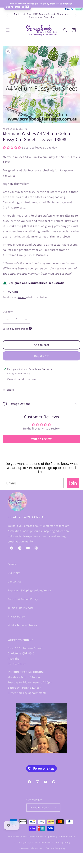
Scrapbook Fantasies (26, 836)
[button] (7, 30)
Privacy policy (23, 842)
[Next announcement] (76, 15)
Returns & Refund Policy (23, 599)
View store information (21, 379)
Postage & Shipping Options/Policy (29, 590)
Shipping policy (62, 842)
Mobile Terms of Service (22, 625)
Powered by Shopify (48, 836)
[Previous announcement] (7, 15)
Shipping (22, 297)
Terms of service (42, 842)
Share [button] (10, 389)
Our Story (13, 573)
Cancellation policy (55, 848)
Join (73, 483)
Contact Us (14, 581)
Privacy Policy (16, 616)
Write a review (41, 439)
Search (12, 564)
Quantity (8, 311)
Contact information (31, 848)
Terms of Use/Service (21, 608)
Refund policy (68, 836)
